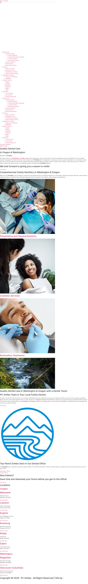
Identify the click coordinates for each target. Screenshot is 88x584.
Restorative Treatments (12, 355)
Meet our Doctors (10, 68)
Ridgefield (8, 78)
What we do (6, 52)
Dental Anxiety (9, 63)
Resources (5, 91)
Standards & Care (10, 70)
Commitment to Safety (11, 72)
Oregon (33, 401)
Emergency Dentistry (13, 60)
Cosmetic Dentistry (11, 62)
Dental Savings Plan (11, 96)
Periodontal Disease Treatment (16, 57)
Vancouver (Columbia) (11, 76)
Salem (7, 90)
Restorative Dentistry (11, 65)
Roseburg (8, 86)
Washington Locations (8, 75)
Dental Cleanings (12, 55)
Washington (16, 158)
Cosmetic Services (10, 295)
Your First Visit (9, 93)
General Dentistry (10, 53)
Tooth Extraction (12, 58)
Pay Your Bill (9, 95)
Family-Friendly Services (12, 73)
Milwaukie (8, 85)
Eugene (7, 81)
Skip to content (4, 1)
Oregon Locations (7, 80)
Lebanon (8, 83)
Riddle (7, 88)
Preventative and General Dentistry (18, 236)
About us (5, 67)
